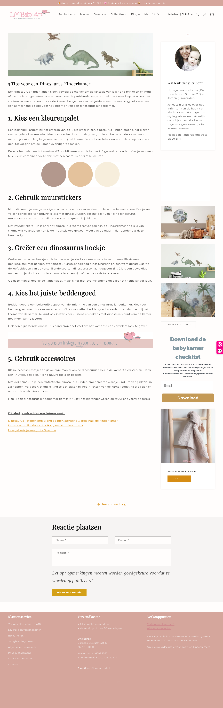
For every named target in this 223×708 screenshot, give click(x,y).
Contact (13, 664)
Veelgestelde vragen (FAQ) (24, 624)
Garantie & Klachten (20, 658)
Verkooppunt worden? (160, 624)
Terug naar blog (114, 504)
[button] (197, 14)
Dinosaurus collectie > (178, 325)
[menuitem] (67, 14)
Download (188, 397)
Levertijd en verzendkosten (24, 629)
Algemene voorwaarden (23, 647)
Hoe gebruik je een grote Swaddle (32, 430)
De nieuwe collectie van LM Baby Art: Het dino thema (45, 425)
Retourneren (16, 635)
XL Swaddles (179, 479)
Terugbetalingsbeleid (21, 641)
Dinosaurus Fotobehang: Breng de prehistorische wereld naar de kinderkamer (63, 420)
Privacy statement (19, 652)
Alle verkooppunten (159, 628)
